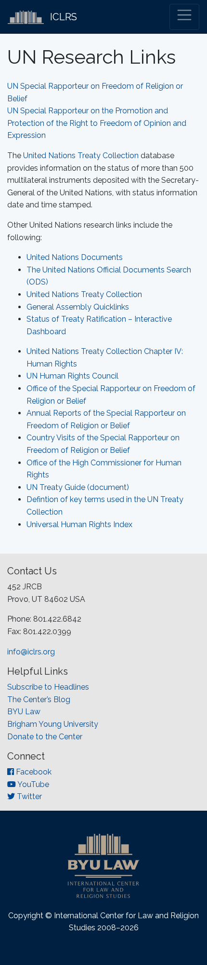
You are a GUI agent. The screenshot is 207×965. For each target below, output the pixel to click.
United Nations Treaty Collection (81, 155)
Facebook (33, 771)
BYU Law (23, 711)
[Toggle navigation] (184, 17)
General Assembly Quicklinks (77, 307)
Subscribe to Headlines (48, 687)
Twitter (28, 796)
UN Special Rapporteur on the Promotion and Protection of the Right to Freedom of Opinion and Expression (96, 123)
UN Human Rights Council (72, 376)
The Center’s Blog (38, 699)
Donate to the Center (44, 736)
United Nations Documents (74, 257)
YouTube (32, 784)
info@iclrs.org (31, 651)
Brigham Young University (52, 724)
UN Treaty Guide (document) (77, 487)
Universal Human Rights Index (79, 524)
